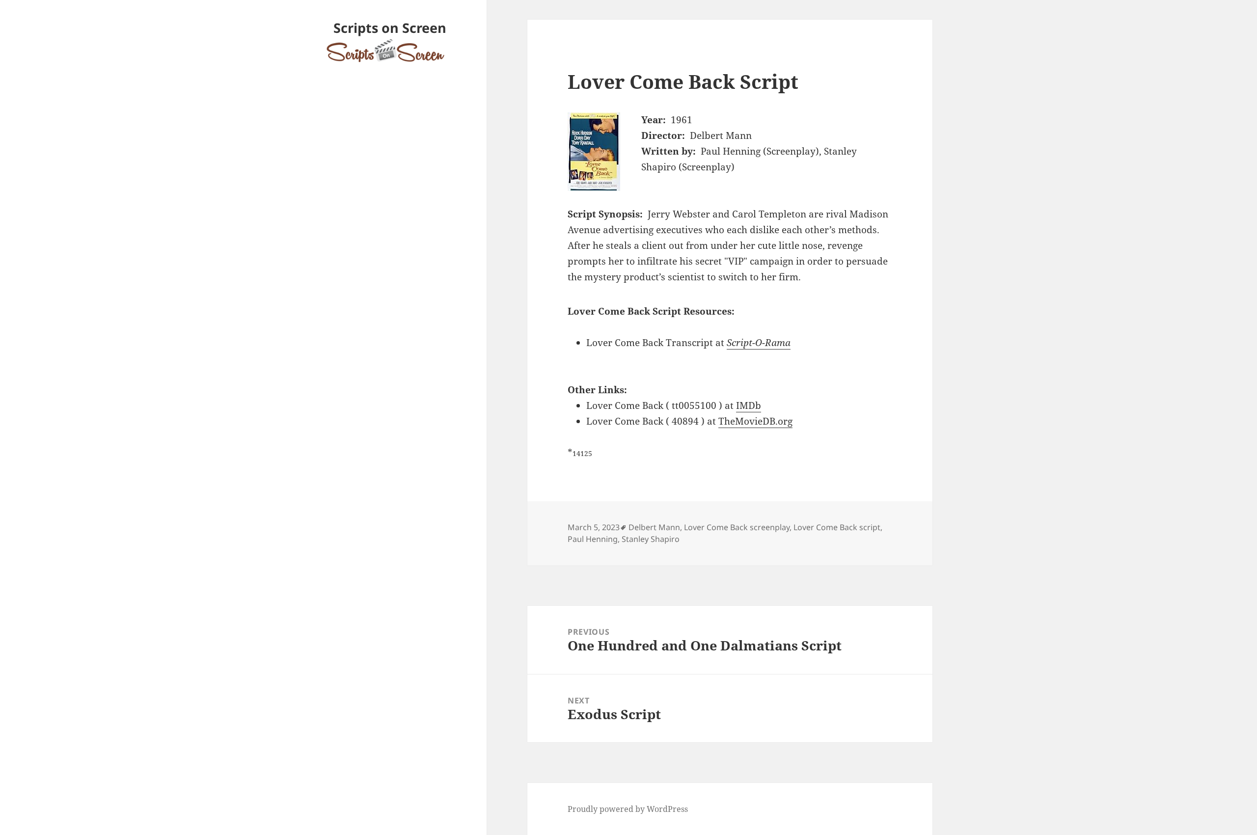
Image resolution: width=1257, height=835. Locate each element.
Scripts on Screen (389, 28)
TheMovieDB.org (755, 421)
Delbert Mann (654, 527)
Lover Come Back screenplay (737, 527)
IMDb (748, 405)
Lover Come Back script (836, 527)
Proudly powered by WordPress (628, 809)
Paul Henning (593, 539)
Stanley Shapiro (651, 539)
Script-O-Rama (759, 342)
